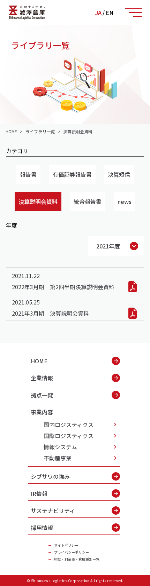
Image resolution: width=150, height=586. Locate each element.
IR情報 (39, 493)
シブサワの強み (50, 476)
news (125, 201)
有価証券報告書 (72, 174)
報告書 (28, 174)
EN (109, 12)
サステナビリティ (53, 510)
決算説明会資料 (38, 201)
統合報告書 (88, 201)
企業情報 (42, 378)
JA (98, 12)
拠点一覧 (42, 395)
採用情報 (42, 527)
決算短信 (119, 174)
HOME (39, 361)
